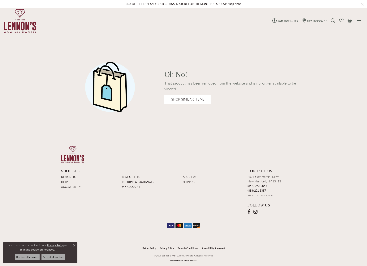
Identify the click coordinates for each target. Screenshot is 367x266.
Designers (68, 177)
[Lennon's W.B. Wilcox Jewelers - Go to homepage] (72, 154)
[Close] (362, 4)
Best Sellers (131, 177)
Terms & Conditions (188, 248)
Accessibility (71, 186)
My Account (131, 186)
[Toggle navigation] (359, 20)
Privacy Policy (167, 248)
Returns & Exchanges (138, 182)
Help (64, 182)
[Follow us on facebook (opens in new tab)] (249, 212)
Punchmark (190, 260)
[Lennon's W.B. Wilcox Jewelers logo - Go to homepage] (19, 20)
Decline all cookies (27, 257)
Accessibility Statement (213, 248)
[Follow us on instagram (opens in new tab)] (255, 212)
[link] (285, 20)
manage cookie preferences (37, 249)
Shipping (189, 182)
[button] (333, 20)
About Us (189, 177)
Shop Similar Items (188, 99)
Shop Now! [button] (234, 4)
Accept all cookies (53, 257)
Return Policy (149, 248)
